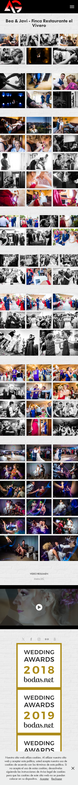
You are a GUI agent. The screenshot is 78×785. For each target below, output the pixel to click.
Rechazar (56, 778)
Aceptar (44, 778)
